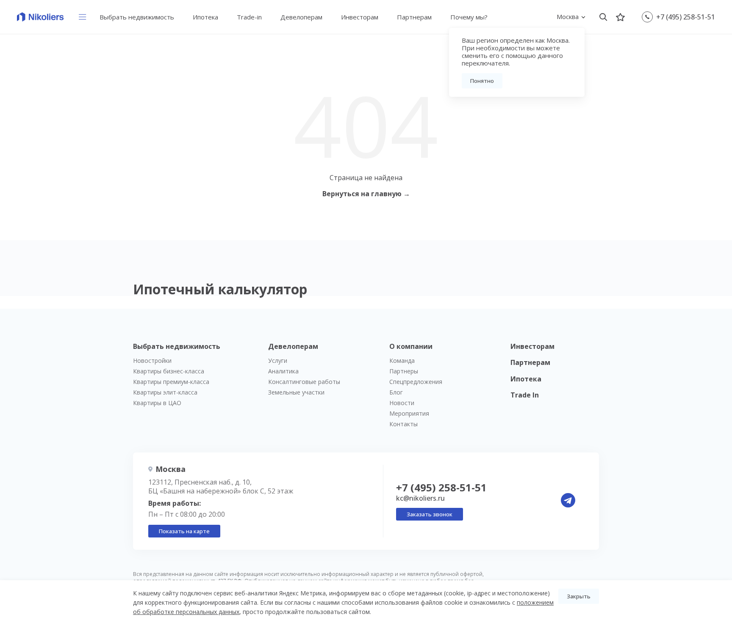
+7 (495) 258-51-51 (685, 17)
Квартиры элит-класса (165, 392)
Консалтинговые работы (304, 382)
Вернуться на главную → (366, 193)
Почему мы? (469, 17)
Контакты (403, 424)
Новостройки (152, 360)
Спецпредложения (415, 382)
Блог (396, 392)
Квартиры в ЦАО (157, 403)
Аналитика (283, 371)
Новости (401, 403)
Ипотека (205, 17)
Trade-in (249, 17)
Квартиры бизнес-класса (168, 371)
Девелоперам (301, 17)
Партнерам (414, 17)
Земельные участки (296, 392)
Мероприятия (409, 413)
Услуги (277, 360)
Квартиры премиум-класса (171, 382)
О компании (411, 346)
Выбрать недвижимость (137, 17)
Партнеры (403, 371)
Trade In (524, 395)
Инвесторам (359, 17)
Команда (402, 360)
